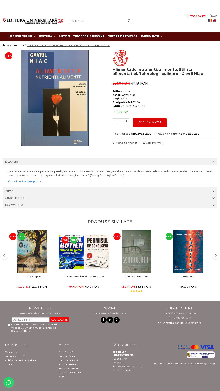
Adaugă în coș (149, 122)
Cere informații (154, 142)
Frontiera (188, 276)
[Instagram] (117, 320)
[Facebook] (104, 320)
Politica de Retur (68, 364)
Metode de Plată (68, 360)
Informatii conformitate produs (24, 181)
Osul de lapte (32, 276)
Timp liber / (19, 45)
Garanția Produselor (70, 372)
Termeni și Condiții (15, 356)
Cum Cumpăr (66, 352)
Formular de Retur (69, 368)
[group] (55, 98)
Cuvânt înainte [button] (14, 197)
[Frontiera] (188, 251)
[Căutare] (129, 21)
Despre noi (11, 352)
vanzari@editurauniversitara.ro (182, 322)
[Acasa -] (33, 21)
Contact (9, 364)
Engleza (215, 20)
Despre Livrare (67, 356)
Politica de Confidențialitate (20, 360)
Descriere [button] (11, 161)
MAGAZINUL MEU (17, 345)
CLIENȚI (64, 345)
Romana (210, 20)
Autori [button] (9, 190)
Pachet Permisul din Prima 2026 (84, 276)
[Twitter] (110, 320)
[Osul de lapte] (32, 251)
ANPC (62, 376)
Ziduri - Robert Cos (136, 276)
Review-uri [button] (14, 204)
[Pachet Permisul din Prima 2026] (84, 252)
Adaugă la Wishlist (126, 142)
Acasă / (7, 45)
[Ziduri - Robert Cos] (136, 251)
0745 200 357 (182, 317)
